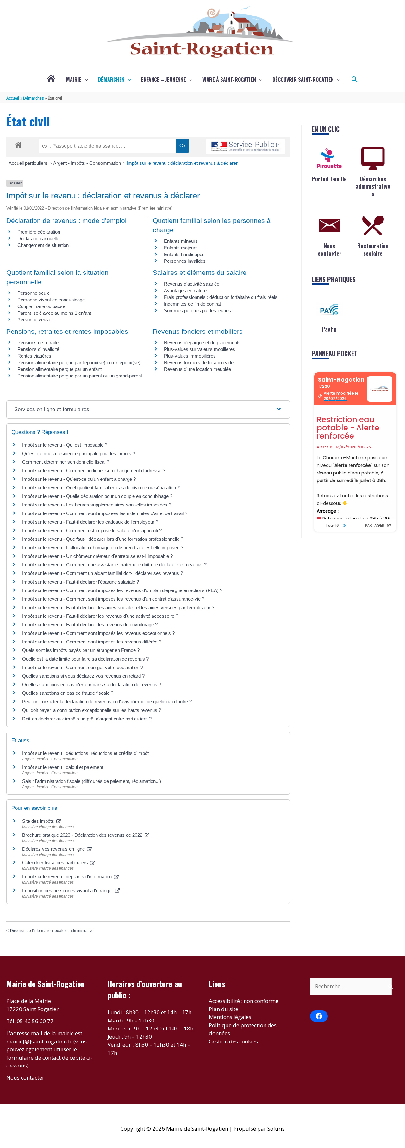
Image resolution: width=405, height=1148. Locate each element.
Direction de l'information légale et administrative (52, 930)
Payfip (329, 329)
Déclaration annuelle (38, 238)
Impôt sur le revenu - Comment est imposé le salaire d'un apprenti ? (92, 530)
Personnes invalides (185, 261)
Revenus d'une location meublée (197, 369)
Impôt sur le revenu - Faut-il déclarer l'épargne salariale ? (80, 581)
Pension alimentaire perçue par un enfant (59, 369)
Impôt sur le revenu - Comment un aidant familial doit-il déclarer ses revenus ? (102, 573)
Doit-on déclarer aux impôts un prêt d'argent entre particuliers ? (87, 718)
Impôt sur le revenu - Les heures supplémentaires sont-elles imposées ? (96, 504)
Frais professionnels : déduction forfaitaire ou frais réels (220, 297)
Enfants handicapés (184, 254)
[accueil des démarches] (18, 144)
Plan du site (223, 1009)
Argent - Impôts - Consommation (87, 163)
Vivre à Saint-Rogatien (229, 79)
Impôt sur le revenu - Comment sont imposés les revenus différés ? (91, 641)
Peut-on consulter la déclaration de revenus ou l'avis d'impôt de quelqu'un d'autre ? (107, 701)
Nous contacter (329, 249)
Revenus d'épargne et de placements (202, 342)
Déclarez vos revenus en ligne (54, 849)
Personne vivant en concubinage (51, 299)
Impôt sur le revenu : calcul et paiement (62, 767)
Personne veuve (34, 319)
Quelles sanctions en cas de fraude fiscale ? (67, 693)
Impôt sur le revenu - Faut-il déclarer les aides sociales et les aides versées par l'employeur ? (118, 607)
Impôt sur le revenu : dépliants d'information (67, 876)
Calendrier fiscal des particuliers (55, 862)
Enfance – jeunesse (163, 79)
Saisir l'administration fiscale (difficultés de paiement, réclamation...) (91, 781)
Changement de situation (43, 245)
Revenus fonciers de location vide (199, 362)
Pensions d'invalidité (38, 349)
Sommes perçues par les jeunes (197, 310)
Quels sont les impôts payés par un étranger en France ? (81, 650)
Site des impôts (38, 821)
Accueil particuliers (29, 163)
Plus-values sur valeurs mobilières (199, 349)
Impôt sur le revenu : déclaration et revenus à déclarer (182, 163)
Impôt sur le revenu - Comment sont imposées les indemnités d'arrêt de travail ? (104, 513)
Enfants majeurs (181, 247)
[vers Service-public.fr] (245, 146)
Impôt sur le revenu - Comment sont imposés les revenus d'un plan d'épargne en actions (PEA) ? (122, 590)
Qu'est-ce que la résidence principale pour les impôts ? (78, 453)
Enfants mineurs (181, 241)
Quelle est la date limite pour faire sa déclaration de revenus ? (85, 658)
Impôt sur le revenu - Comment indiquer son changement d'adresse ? (93, 470)
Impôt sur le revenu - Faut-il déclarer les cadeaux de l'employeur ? (90, 522)
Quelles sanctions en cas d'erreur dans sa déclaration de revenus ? (91, 684)
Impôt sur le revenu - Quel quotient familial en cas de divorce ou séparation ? (101, 487)
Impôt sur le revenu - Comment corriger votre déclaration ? (82, 667)
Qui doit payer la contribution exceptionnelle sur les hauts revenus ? (92, 710)
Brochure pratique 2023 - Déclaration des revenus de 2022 (83, 835)
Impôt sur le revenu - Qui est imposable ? (64, 445)
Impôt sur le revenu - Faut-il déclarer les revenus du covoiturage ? (90, 624)
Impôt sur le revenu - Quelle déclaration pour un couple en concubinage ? (97, 496)
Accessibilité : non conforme (243, 1000)
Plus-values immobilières (190, 355)
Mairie (74, 79)
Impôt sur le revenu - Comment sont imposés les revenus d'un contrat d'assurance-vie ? (113, 599)
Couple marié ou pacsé (41, 306)
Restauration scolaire (373, 249)
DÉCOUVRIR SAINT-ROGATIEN (303, 79)
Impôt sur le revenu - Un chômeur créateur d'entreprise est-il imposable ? (97, 556)
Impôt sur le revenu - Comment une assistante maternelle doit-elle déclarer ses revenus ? (114, 564)
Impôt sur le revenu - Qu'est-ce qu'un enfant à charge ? (79, 479)
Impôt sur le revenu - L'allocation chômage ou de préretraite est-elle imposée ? (102, 547)
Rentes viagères (34, 355)
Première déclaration (38, 232)
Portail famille (329, 179)
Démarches (111, 79)
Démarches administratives (373, 186)
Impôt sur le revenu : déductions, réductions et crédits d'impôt (85, 753)
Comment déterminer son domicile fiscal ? (65, 462)
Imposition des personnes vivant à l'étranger (68, 890)
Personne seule (33, 293)
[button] (355, 79)
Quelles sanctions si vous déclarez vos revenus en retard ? (83, 676)
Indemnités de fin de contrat (192, 303)
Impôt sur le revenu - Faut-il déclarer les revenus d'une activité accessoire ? (100, 616)
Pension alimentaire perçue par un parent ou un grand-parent (79, 375)
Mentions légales (230, 1017)
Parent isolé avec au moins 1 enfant (54, 313)
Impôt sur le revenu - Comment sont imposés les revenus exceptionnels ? (98, 633)
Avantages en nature (185, 290)
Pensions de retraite (38, 342)
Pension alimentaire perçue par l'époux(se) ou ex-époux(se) (78, 362)
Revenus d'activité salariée (191, 284)
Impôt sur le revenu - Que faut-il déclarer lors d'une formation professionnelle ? (102, 539)
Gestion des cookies (233, 1041)
